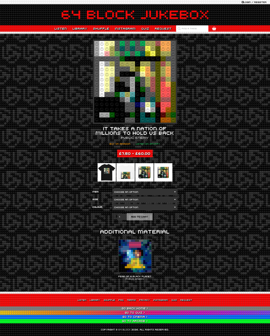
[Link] (135, 15)
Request (186, 300)
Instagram (160, 300)
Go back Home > (135, 308)
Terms (131, 300)
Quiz (174, 300)
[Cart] (214, 28)
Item (96, 191)
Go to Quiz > (135, 312)
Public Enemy (135, 137)
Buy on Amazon (120, 143)
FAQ (121, 300)
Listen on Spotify (148, 143)
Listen (82, 300)
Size (95, 199)
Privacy (144, 300)
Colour (97, 207)
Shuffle (109, 300)
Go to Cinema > (135, 317)
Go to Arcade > (135, 321)
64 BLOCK (124, 329)
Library (95, 300)
